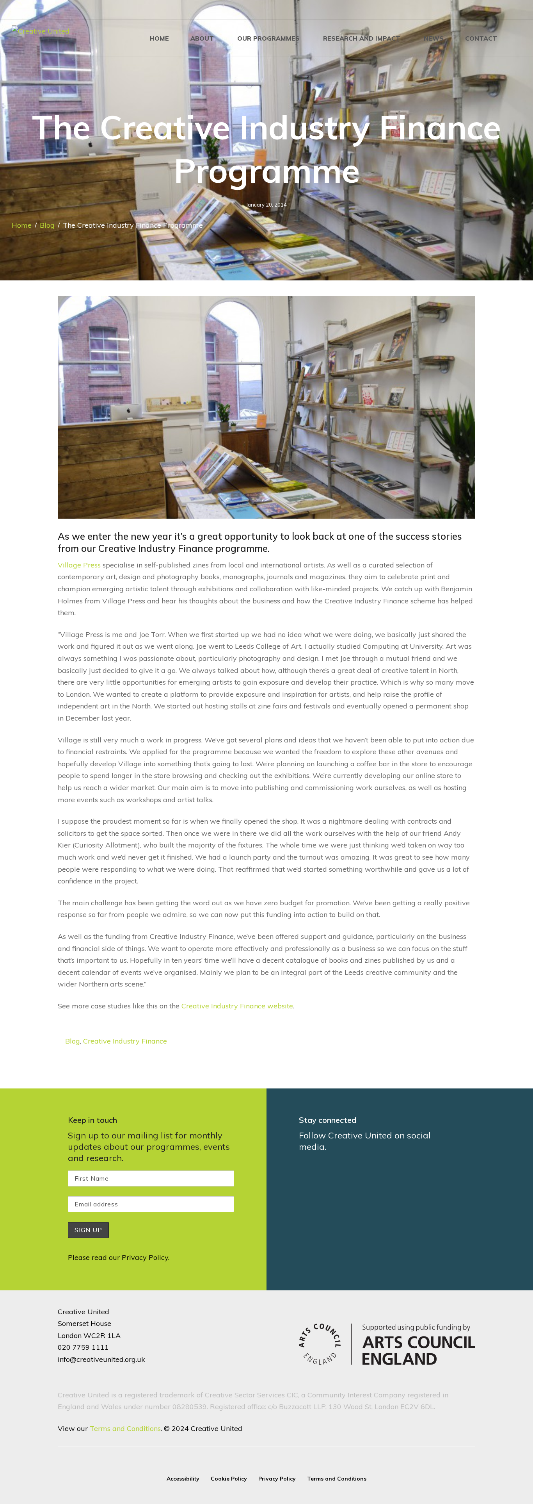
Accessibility (183, 1478)
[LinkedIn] (494, 10)
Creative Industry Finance (125, 1041)
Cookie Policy (229, 1478)
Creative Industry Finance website (237, 1005)
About (202, 38)
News (434, 38)
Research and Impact (361, 38)
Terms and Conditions (125, 1428)
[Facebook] (469, 10)
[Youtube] (519, 10)
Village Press (79, 564)
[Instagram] (481, 10)
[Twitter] (506, 10)
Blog (47, 225)
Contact (481, 38)
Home (159, 38)
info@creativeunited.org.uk (101, 1359)
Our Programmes (268, 38)
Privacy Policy (145, 1257)
